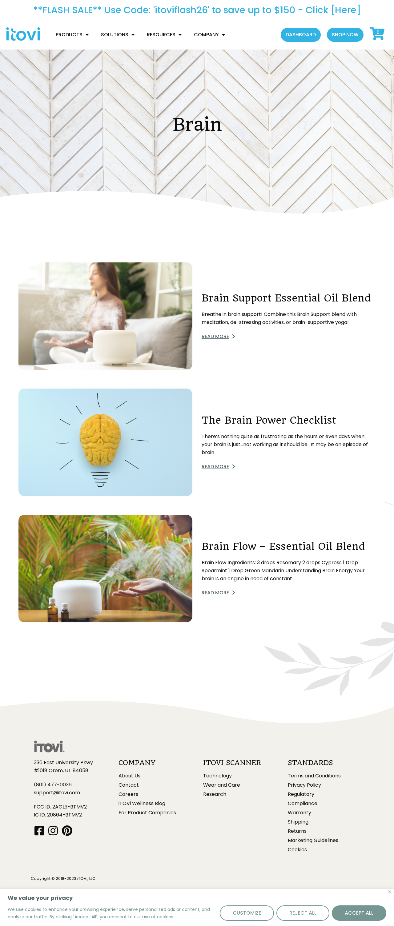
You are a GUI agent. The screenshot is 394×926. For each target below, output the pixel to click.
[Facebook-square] (39, 830)
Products (69, 34)
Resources (161, 34)
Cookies (297, 850)
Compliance (302, 803)
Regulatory (301, 794)
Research (214, 794)
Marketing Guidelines (313, 840)
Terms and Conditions (314, 776)
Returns (297, 831)
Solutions (114, 34)
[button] (301, 35)
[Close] (389, 891)
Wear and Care (221, 785)
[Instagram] (53, 830)
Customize (247, 912)
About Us (129, 776)
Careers (128, 794)
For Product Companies (147, 813)
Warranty (299, 813)
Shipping (298, 822)
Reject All (302, 912)
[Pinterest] (67, 830)
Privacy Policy (304, 785)
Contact (129, 785)
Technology (217, 776)
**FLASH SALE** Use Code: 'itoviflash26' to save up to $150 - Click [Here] (197, 10)
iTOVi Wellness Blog (142, 803)
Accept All (359, 912)
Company (206, 34)
